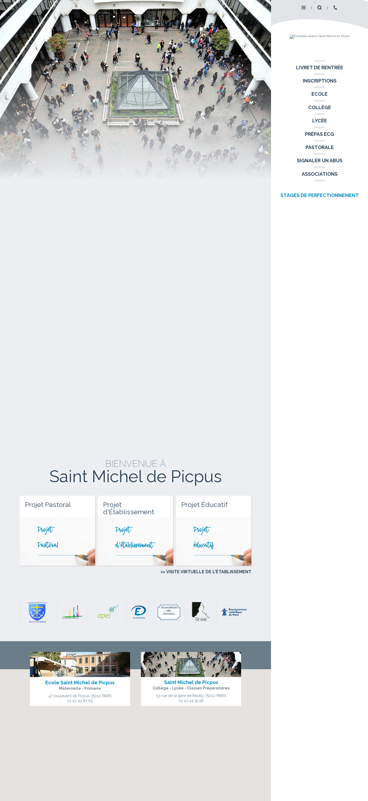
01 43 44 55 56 (191, 701)
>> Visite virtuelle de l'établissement (206, 572)
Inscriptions (319, 81)
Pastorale (319, 147)
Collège (319, 107)
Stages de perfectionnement (319, 195)
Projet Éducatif (204, 504)
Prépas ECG (319, 134)
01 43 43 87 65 (80, 701)
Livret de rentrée (319, 67)
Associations (320, 174)
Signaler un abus (319, 160)
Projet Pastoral (48, 504)
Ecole (319, 94)
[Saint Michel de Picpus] (319, 36)
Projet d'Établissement (128, 508)
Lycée (319, 120)
